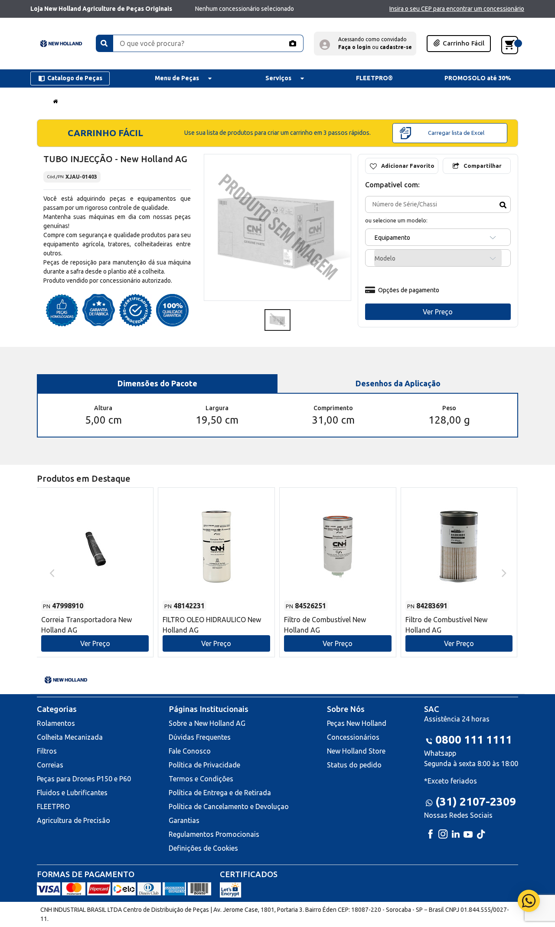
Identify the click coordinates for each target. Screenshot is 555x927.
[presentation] (51, 572)
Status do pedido (354, 765)
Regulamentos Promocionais (214, 834)
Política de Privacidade (204, 765)
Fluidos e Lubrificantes (72, 792)
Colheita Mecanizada (70, 737)
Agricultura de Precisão (73, 820)
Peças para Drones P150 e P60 (84, 779)
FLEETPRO (53, 806)
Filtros (47, 751)
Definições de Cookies (203, 848)
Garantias (184, 820)
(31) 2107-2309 (475, 801)
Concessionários (353, 737)
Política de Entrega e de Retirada (220, 792)
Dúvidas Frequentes (200, 737)
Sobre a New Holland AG (207, 723)
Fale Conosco (190, 751)
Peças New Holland (356, 723)
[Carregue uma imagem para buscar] (292, 43)
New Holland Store (356, 751)
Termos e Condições (201, 779)
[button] (365, 43)
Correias (50, 765)
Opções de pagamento (408, 290)
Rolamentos (56, 723)
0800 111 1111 (473, 739)
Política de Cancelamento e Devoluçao (229, 806)
